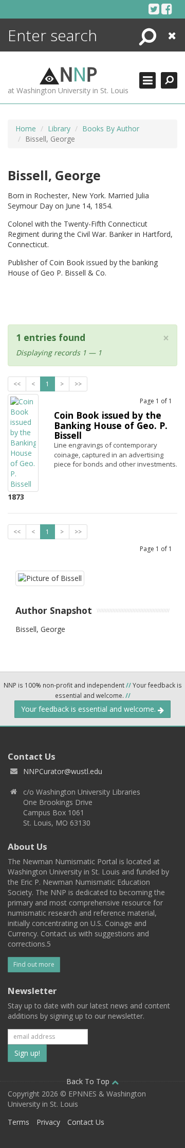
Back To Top (89, 1081)
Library (59, 128)
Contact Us (85, 1122)
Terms (18, 1122)
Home (25, 128)
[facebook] (166, 9)
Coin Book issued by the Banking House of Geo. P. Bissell (111, 425)
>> (78, 384)
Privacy (48, 1122)
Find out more (33, 964)
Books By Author (110, 128)
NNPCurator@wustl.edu (62, 771)
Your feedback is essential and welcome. (89, 709)
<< (17, 384)
